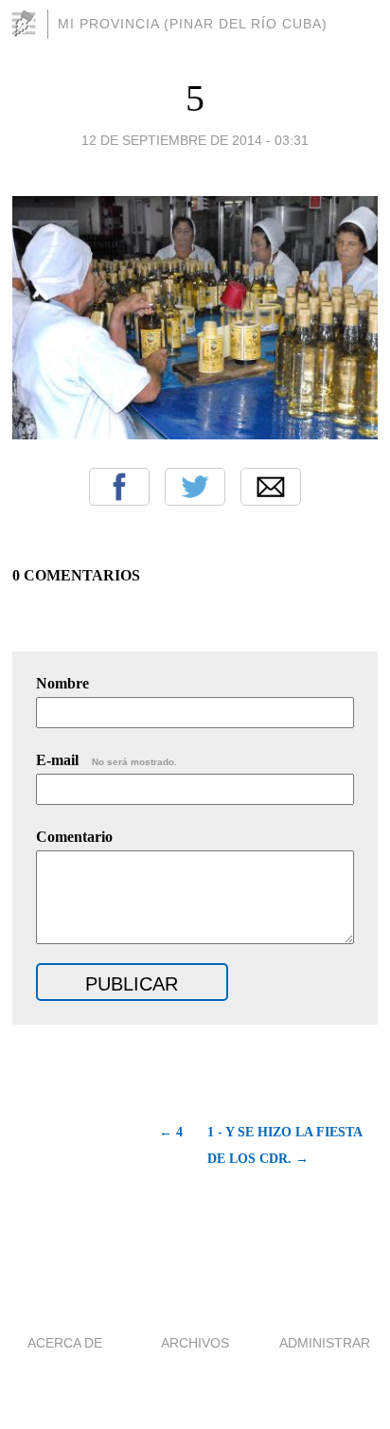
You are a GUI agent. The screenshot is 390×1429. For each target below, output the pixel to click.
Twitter (195, 487)
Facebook (119, 487)
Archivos (195, 1342)
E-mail (106, 760)
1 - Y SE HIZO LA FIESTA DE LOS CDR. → (284, 1145)
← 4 (171, 1132)
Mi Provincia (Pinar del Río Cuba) (193, 23)
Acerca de (64, 1342)
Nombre (62, 683)
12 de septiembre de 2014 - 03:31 (195, 140)
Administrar (324, 1342)
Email (270, 487)
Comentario (74, 837)
